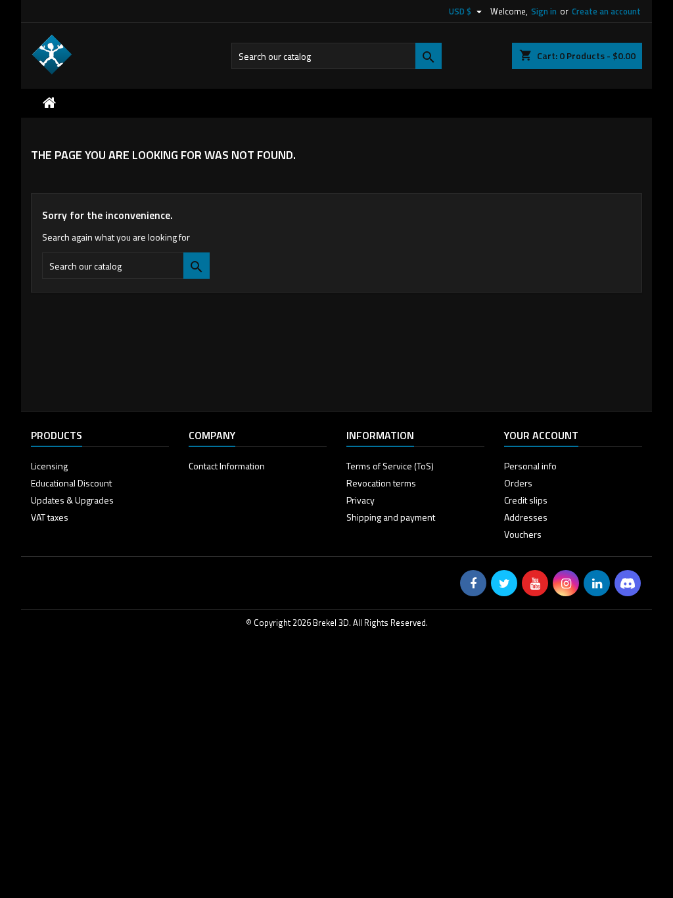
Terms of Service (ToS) (390, 466)
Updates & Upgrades (72, 500)
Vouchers (523, 534)
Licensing (49, 466)
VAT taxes (49, 517)
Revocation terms (381, 483)
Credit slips (525, 500)
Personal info (530, 466)
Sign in (544, 11)
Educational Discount (71, 483)
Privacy (360, 500)
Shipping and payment (390, 517)
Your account (541, 435)
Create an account (606, 11)
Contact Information (227, 466)
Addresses (525, 517)
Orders (518, 483)
